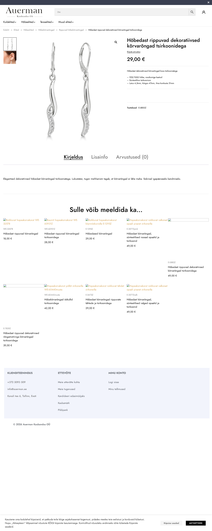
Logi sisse (113, 382)
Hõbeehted (29, 29)
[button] (116, 42)
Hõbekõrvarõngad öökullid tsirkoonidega (58, 301)
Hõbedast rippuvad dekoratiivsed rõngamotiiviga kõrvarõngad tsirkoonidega (21, 336)
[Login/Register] (203, 12)
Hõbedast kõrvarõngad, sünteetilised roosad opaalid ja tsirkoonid (143, 237)
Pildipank (63, 410)
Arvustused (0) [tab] (132, 156)
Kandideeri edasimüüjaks (71, 396)
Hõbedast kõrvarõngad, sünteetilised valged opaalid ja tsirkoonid (143, 303)
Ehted (16, 29)
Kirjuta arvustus (133, 51)
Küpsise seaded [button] (171, 523)
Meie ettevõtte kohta (69, 382)
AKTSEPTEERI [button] (195, 523)
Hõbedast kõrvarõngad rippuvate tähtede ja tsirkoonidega (103, 301)
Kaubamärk (64, 403)
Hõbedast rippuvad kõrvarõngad (20, 233)
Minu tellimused (116, 389)
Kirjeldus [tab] (73, 156)
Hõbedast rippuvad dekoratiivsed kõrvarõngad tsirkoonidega (186, 269)
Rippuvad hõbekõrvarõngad (71, 29)
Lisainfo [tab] (99, 156)
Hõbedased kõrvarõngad (99, 233)
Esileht (6, 29)
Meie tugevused (66, 389)
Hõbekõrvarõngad (46, 29)
